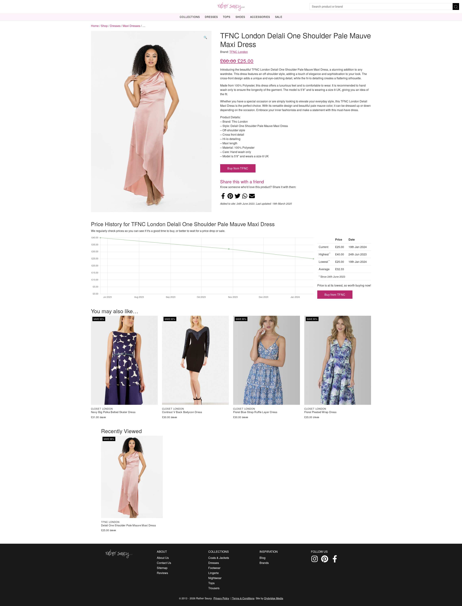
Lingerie (213, 573)
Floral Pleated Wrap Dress (320, 412)
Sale (278, 17)
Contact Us (164, 563)
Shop (104, 26)
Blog (262, 558)
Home (95, 26)
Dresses (211, 17)
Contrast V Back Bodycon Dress (182, 412)
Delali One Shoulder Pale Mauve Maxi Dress (128, 525)
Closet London (102, 408)
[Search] (456, 6)
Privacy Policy (221, 598)
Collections (190, 17)
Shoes (240, 17)
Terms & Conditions (243, 598)
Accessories (260, 17)
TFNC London (238, 52)
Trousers (213, 588)
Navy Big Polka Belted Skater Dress (113, 412)
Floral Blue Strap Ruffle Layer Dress (255, 412)
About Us (163, 558)
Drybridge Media (273, 598)
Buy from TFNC (237, 168)
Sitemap (162, 568)
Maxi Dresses (131, 26)
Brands (264, 563)
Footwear (214, 568)
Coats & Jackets (218, 558)
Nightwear (214, 578)
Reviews (162, 573)
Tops (226, 17)
